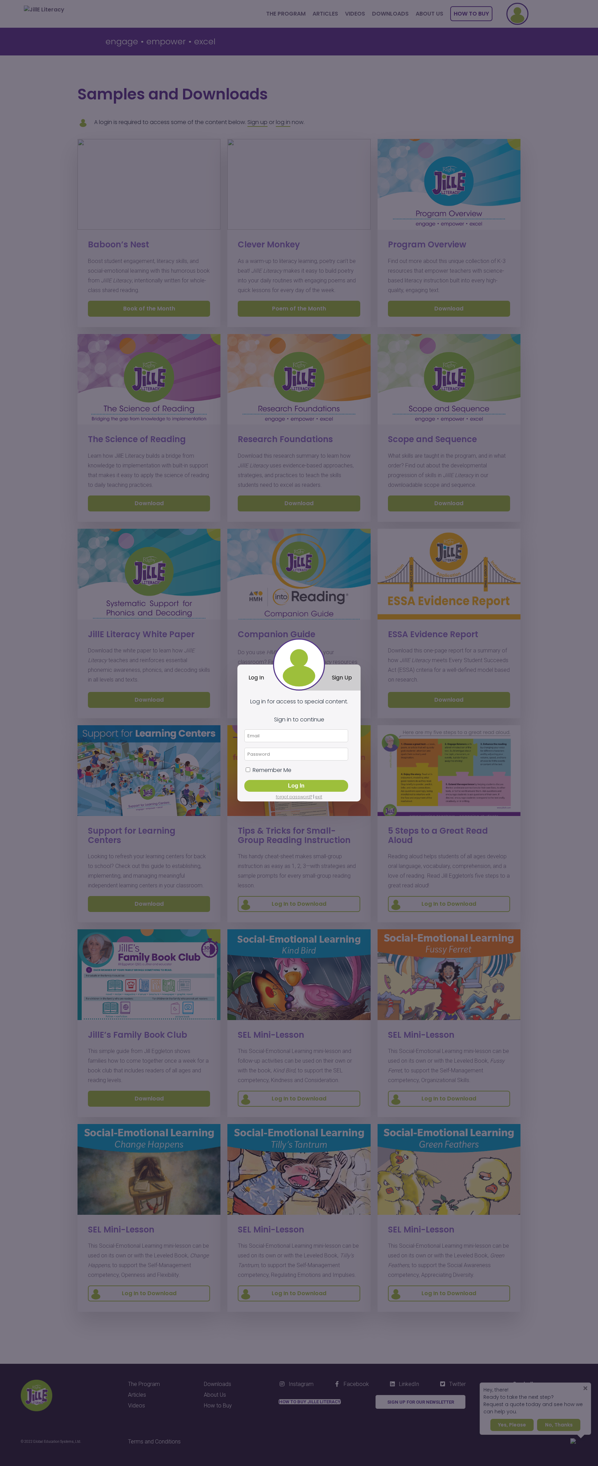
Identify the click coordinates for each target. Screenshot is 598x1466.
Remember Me (271, 770)
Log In (256, 678)
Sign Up (342, 678)
